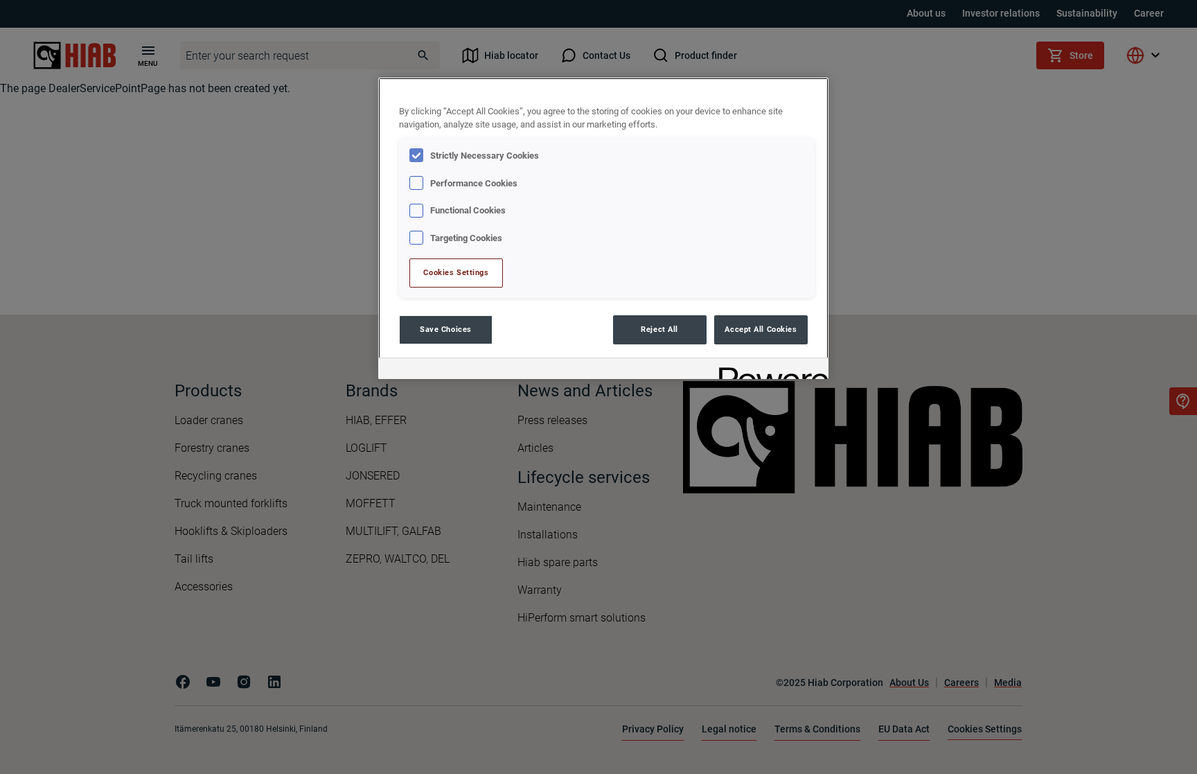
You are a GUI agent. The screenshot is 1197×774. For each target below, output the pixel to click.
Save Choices (446, 329)
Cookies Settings (455, 272)
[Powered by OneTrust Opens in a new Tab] (769, 370)
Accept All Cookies (761, 329)
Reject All (659, 329)
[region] (603, 228)
